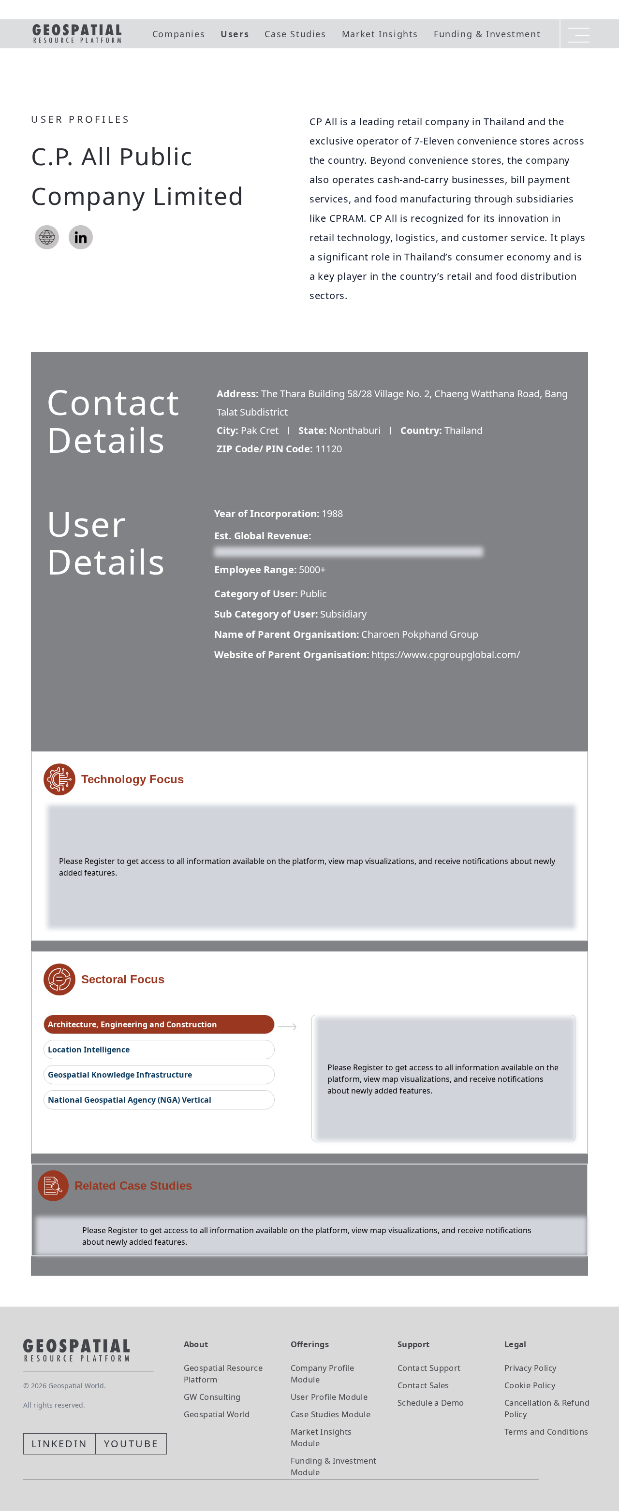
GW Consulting (212, 1396)
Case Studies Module (330, 1414)
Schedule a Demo (431, 1402)
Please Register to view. (261, 551)
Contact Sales (423, 1385)
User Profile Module (329, 1396)
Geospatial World (217, 1414)
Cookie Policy (529, 1385)
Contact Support (429, 1367)
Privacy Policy (530, 1367)
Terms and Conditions (546, 1431)
